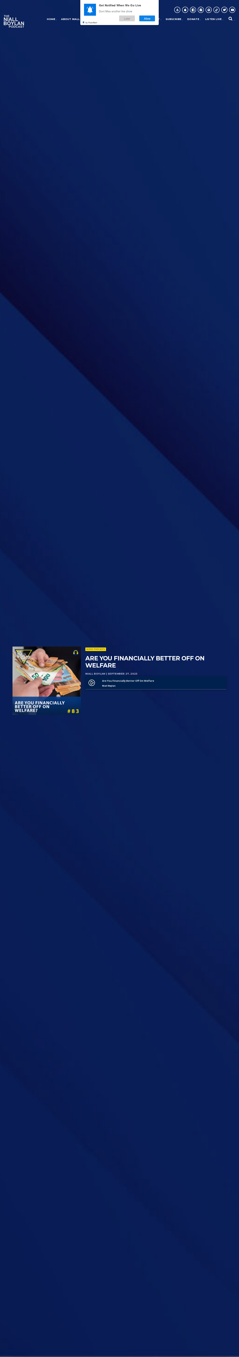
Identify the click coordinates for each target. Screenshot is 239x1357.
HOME (51, 19)
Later (127, 18)
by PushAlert (91, 22)
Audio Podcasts (95, 649)
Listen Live (213, 19)
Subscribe (173, 19)
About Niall (70, 19)
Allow (147, 18)
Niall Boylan (95, 673)
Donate (193, 19)
